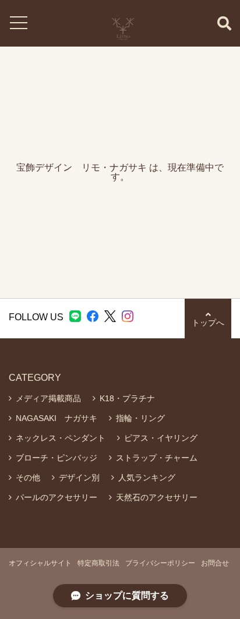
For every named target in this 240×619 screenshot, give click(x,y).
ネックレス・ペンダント (60, 438)
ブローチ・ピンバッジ (56, 457)
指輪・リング (140, 418)
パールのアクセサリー (56, 497)
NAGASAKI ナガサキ (56, 418)
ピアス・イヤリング (160, 438)
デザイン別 (79, 477)
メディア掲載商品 (48, 398)
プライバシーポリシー (160, 563)
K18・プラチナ (127, 398)
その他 (28, 477)
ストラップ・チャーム (156, 457)
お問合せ (215, 563)
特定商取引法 (98, 563)
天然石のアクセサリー (156, 497)
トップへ (208, 322)
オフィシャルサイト (40, 563)
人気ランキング (146, 477)
